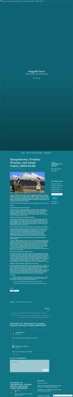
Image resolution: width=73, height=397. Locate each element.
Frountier (25, 302)
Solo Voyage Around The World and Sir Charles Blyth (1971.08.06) (28, 313)
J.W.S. (12, 168)
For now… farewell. (43, 383)
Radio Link (47, 153)
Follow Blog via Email (57, 181)
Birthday (16, 168)
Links (23, 153)
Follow (55, 198)
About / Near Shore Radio (34, 153)
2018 (15, 391)
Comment (45, 370)
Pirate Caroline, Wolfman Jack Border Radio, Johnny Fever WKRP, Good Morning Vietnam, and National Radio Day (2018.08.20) (29, 316)
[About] (34, 78)
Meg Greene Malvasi (21, 346)
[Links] (36, 78)
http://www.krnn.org (43, 203)
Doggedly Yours (36, 71)
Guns (30, 302)
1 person (17, 354)
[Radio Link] (39, 78)
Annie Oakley (18, 302)
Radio (20, 168)
